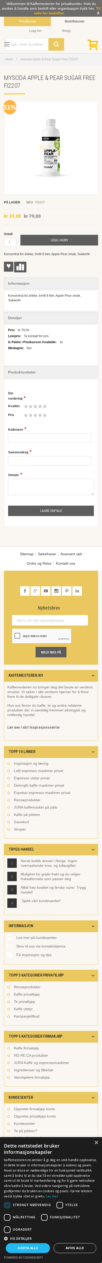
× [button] (96, 1143)
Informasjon (19, 283)
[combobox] (35, 44)
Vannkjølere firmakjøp (32, 1077)
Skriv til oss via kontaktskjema (40, 946)
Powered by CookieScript (23, 1257)
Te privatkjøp (24, 1001)
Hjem (9, 59)
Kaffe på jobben (27, 814)
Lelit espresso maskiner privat (38, 771)
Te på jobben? (25, 1131)
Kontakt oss (65, 563)
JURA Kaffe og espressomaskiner (41, 1063)
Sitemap (26, 554)
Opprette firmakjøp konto (34, 1109)
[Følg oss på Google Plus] (36, 591)
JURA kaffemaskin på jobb (35, 807)
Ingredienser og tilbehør (34, 1070)
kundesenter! (50, 901)
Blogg (66, 31)
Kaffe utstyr (23, 1009)
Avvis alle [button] (75, 1248)
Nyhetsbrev (49, 608)
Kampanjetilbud (26, 1016)
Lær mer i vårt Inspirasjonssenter (33, 727)
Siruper (20, 829)
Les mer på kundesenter (36, 937)
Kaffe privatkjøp (27, 994)
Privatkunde (27, 21)
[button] (51, 1238)
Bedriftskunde (74, 21)
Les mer (52, 1196)
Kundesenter (24, 1123)
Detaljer (15, 318)
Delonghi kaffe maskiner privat (39, 785)
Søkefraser (47, 554)
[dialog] (51, 1200)
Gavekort (21, 822)
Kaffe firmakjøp (26, 1048)
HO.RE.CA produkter (31, 1055)
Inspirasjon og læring (31, 763)
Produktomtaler (22, 372)
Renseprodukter (27, 800)
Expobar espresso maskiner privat (42, 793)
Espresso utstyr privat (32, 778)
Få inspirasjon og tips (34, 955)
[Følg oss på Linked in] (77, 591)
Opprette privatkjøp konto (35, 1116)
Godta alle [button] (28, 1248)
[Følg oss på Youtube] (46, 591)
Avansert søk (71, 554)
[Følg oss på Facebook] (25, 591)
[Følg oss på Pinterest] (67, 591)
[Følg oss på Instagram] (57, 591)
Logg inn (35, 31)
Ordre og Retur (39, 563)
